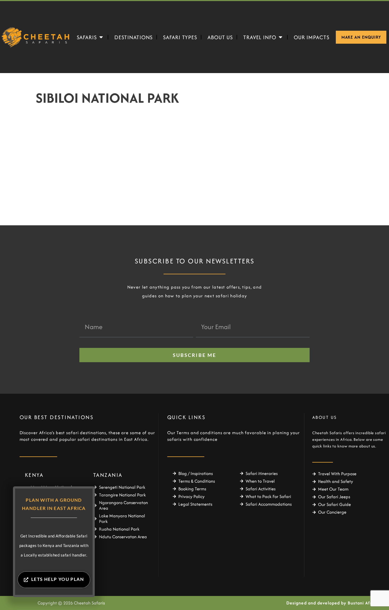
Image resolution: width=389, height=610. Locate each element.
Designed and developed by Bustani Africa (332, 603)
